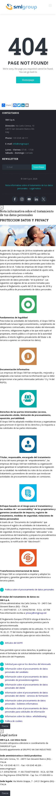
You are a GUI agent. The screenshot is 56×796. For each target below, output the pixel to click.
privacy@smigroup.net (36, 613)
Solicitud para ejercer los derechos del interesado (28, 664)
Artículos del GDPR (14, 642)
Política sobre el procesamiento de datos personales (29, 589)
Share (8, 105)
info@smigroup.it (21, 143)
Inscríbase (38, 167)
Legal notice (35, 188)
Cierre (5, 726)
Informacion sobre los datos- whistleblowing (25, 716)
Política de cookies (13, 721)
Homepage (28, 79)
